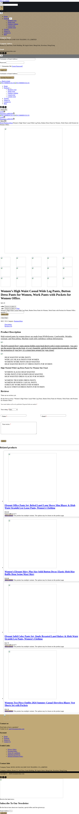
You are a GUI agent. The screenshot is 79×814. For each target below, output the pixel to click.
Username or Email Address (8, 59)
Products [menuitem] (6, 18)
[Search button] (1, 8)
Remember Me (6, 66)
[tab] (41, 324)
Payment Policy (12, 751)
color (2, 306)
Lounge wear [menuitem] (12, 27)
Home (6, 736)
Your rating (5, 409)
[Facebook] (1, 53)
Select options (9, 515)
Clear (17, 308)
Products (6, 738)
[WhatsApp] (6, 53)
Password (3, 62)
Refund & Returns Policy (15, 756)
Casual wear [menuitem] (11, 26)
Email (44, 416)
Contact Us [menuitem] (7, 33)
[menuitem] (10, 18)
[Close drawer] (1, 13)
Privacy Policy (12, 749)
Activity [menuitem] (6, 29)
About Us (7, 740)
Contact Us (7, 742)
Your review (6, 424)
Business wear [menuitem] (12, 20)
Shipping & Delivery (14, 754)
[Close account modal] (1, 55)
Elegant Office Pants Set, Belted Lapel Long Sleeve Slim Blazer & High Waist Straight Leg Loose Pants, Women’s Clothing (40, 506)
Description (8, 324)
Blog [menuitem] (5, 34)
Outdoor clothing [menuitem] (13, 24)
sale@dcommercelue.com (16, 729)
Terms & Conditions (14, 753)
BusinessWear (18, 321)
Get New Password (6, 77)
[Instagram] (3, 53)
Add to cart (5, 314)
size (2, 308)
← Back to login (5, 81)
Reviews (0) (8, 326)
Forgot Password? (17, 66)
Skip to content (4, 1)
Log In (3, 70)
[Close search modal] (1, 3)
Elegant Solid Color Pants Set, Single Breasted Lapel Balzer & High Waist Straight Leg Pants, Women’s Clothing (41, 637)
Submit (3, 441)
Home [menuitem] (6, 16)
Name (4, 416)
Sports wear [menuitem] (11, 22)
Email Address (4, 811)
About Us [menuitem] (7, 31)
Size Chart (4, 318)
